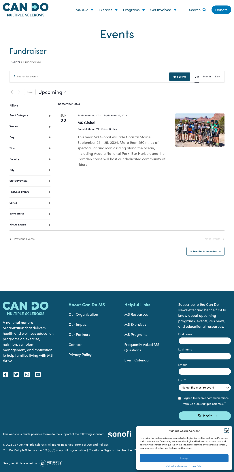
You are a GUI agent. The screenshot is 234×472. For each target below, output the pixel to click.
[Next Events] (19, 92)
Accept (184, 458)
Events (15, 61)
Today (30, 91)
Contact (75, 344)
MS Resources (136, 314)
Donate (221, 9)
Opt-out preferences (176, 465)
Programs (132, 9)
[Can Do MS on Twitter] (16, 374)
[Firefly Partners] (50, 462)
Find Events (179, 76)
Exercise (106, 9)
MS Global (86, 122)
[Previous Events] (12, 92)
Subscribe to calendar (203, 251)
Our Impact (78, 324)
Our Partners (79, 334)
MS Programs (135, 334)
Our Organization (83, 314)
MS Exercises (135, 324)
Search (195, 9)
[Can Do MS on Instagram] (27, 374)
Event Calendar (137, 359)
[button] (227, 430)
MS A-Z (82, 9)
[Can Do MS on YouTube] (38, 374)
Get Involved (161, 9)
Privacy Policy (195, 465)
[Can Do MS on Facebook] (5, 374)
